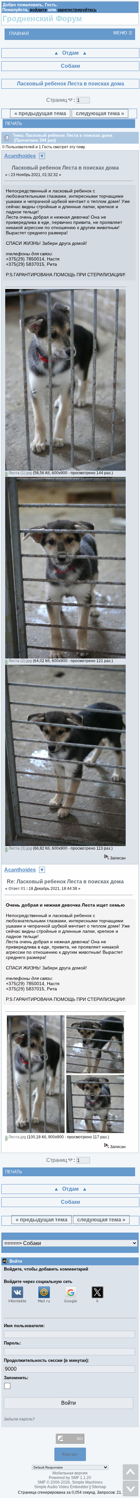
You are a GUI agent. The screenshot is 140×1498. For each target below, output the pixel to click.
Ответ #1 (16, 888)
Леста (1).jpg (19, 473)
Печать (13, 123)
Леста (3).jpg (19, 848)
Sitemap (98, 1487)
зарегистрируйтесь (77, 9)
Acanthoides (20, 156)
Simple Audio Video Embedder (61, 1487)
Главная (19, 33)
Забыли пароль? (19, 1419)
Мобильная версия (70, 1473)
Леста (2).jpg (19, 661)
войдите (38, 9)
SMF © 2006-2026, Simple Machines (70, 1482)
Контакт (70, 1454)
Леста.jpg (16, 1137)
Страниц (57, 100)
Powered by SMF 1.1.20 (70, 1477)
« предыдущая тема (40, 113)
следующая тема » (100, 113)
